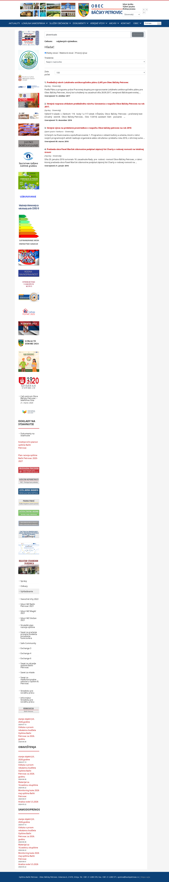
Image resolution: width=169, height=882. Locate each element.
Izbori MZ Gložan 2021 (28, 619)
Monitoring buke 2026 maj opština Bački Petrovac (28, 793)
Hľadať (138, 34)
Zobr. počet (47, 73)
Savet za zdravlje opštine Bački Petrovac (28, 665)
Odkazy (24, 586)
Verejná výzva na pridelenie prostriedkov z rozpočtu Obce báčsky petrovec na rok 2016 (89, 128)
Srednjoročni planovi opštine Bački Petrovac (28, 445)
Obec (136, 23)
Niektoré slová (66, 53)
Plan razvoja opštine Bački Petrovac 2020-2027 (28, 458)
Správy (24, 581)
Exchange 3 (26, 648)
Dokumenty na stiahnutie (27, 434)
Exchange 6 (26, 658)
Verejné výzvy (97, 23)
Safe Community (28, 643)
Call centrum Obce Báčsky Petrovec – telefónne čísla (29, 399)
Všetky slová (52, 53)
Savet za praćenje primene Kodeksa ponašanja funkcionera (29, 635)
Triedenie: (49, 57)
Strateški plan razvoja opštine (28, 626)
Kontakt (126, 23)
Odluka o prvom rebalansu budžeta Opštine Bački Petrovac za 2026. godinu (27, 733)
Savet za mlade (28, 672)
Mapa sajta (145, 877)
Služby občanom (58, 23)
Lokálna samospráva (33, 23)
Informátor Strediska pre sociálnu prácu (27, 700)
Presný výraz (81, 53)
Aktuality (14, 23)
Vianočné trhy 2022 (29, 599)
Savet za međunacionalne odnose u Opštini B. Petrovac (30, 680)
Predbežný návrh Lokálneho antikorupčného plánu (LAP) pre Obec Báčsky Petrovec (87, 82)
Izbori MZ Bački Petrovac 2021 (28, 605)
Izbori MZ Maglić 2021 (28, 612)
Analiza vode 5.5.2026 (28, 801)
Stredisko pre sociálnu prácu (27, 692)
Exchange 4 (26, 653)
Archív (112, 23)
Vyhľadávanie (27, 591)
